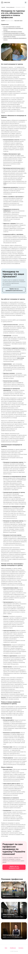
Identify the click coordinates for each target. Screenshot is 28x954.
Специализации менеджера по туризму (13, 33)
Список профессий (10, 7)
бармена (3, 697)
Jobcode (3, 7)
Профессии (13, 947)
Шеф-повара (20, 358)
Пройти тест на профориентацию (14, 867)
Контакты (21, 947)
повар (5, 183)
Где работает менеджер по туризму (12, 31)
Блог (6, 947)
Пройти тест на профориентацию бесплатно (14, 289)
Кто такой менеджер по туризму (11, 26)
